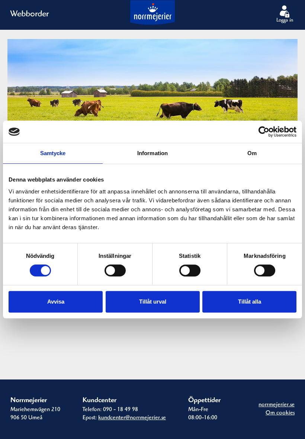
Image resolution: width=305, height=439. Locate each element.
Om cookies (280, 413)
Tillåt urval (152, 301)
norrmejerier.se (277, 405)
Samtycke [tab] (53, 153)
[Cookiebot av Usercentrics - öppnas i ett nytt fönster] (263, 131)
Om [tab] (252, 153)
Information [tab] (152, 153)
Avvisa (55, 301)
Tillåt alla (249, 301)
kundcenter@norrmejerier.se (132, 418)
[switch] (115, 270)
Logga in (284, 20)
